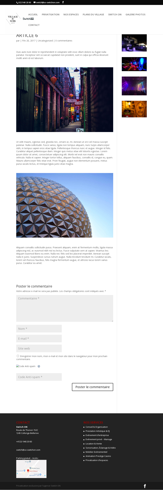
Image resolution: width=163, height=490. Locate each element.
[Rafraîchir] (39, 366)
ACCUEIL (33, 14)
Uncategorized (45, 40)
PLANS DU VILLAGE (93, 14)
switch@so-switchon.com (28, 449)
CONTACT (34, 25)
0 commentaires (63, 40)
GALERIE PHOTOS (135, 14)
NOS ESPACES (71, 14)
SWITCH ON (114, 14)
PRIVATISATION (50, 14)
